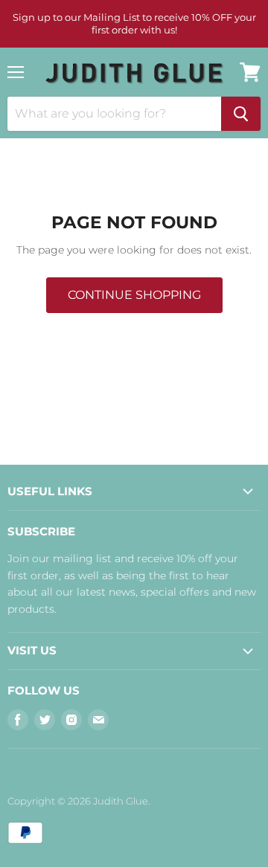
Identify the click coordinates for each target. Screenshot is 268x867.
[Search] (241, 114)
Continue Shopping (134, 295)
